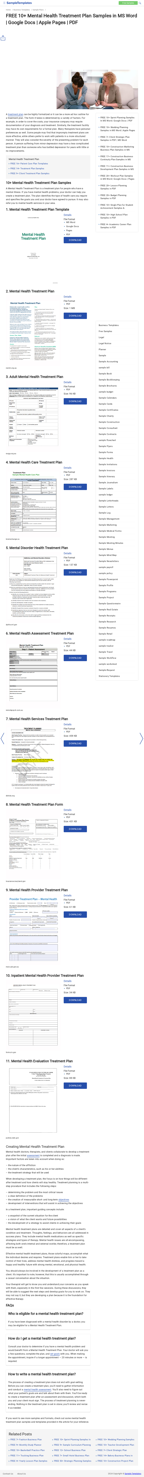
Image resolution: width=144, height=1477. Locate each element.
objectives (63, 1199)
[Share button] (3, 38)
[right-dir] (141, 738)
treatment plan (15, 114)
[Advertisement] (72, 47)
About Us (21, 1474)
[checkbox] (4, 2)
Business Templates (22, 10)
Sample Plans (38, 10)
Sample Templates (133, 1473)
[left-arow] (2, 738)
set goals (55, 1353)
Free (128, 3)
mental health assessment (37, 1389)
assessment (33, 1155)
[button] (140, 2)
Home (8, 10)
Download (75, 240)
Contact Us (8, 1474)
